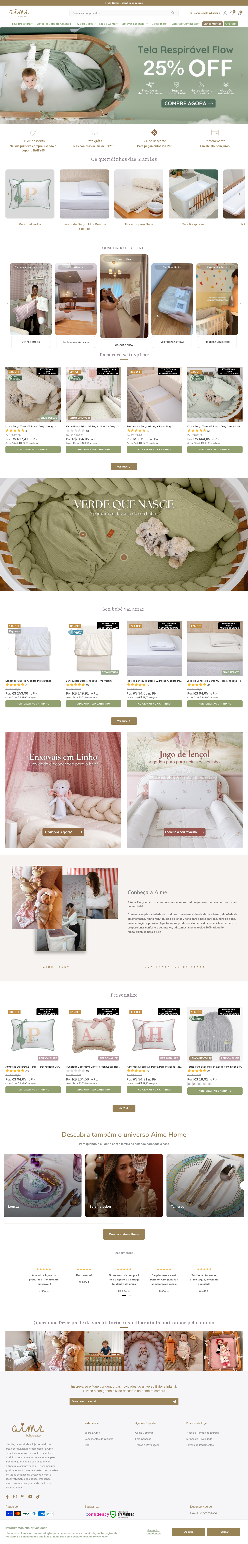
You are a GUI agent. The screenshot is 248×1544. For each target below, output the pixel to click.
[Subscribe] (174, 1401)
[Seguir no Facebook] (7, 1497)
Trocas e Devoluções (147, 1444)
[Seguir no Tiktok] (38, 1497)
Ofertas (230, 24)
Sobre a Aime (92, 1432)
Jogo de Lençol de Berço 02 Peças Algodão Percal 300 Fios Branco (165, 681)
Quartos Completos (185, 24)
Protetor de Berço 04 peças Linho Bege (149, 426)
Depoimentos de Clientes (98, 1438)
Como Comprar (144, 1432)
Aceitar (188, 1531)
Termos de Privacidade (199, 1438)
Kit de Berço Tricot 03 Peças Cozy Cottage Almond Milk (37, 426)
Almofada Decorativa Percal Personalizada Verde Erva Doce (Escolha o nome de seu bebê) (57, 1067)
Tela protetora (21, 24)
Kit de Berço (85, 24)
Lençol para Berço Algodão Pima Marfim (89, 681)
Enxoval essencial (133, 24)
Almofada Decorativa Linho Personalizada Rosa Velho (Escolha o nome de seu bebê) (114, 1067)
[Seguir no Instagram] (15, 1497)
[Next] (241, 75)
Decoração (158, 24)
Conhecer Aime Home (124, 1234)
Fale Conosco (143, 1438)
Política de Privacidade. (93, 1536)
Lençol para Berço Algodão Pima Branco (28, 681)
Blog (87, 1444)
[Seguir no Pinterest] (23, 1497)
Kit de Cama (107, 24)
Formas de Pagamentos (200, 1444)
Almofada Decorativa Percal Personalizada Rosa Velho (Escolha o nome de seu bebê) (176, 1067)
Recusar (224, 1531)
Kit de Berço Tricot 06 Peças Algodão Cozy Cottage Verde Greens (104, 426)
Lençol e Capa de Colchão (54, 24)
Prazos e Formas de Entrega (202, 1432)
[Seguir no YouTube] (30, 1497)
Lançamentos (212, 24)
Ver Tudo (122, 466)
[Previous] (6, 75)
